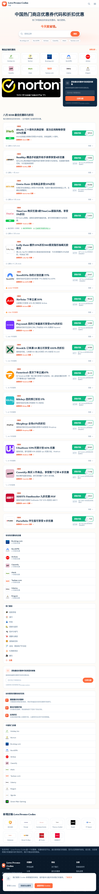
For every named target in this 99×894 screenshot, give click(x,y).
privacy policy (84, 103)
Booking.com (24, 41)
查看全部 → (93, 50)
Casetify (55, 41)
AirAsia (45, 41)
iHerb (64, 41)
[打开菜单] (95, 4)
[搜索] (89, 4)
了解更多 (68, 877)
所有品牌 (30, 867)
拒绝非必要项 (26, 886)
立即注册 (80, 98)
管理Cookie (11, 886)
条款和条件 (80, 867)
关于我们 (54, 867)
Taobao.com (74, 41)
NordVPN (36, 41)
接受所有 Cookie (43, 886)
